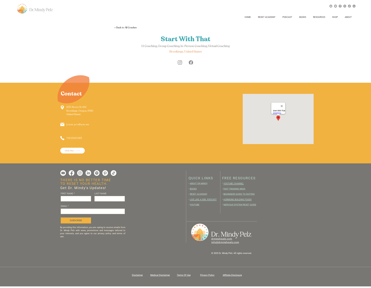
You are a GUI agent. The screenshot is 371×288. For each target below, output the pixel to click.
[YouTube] (335, 6)
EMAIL (65, 206)
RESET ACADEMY (198, 194)
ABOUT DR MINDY (199, 183)
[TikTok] (349, 6)
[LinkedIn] (354, 6)
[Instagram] (344, 6)
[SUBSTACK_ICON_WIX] (330, 6)
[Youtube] (63, 173)
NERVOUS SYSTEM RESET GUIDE (239, 204)
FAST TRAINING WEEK (234, 189)
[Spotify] (97, 173)
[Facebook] (340, 6)
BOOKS (193, 189)
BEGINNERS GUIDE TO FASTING (239, 194)
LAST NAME (100, 193)
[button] (320, 17)
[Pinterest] (105, 173)
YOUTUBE (194, 204)
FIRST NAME (68, 193)
